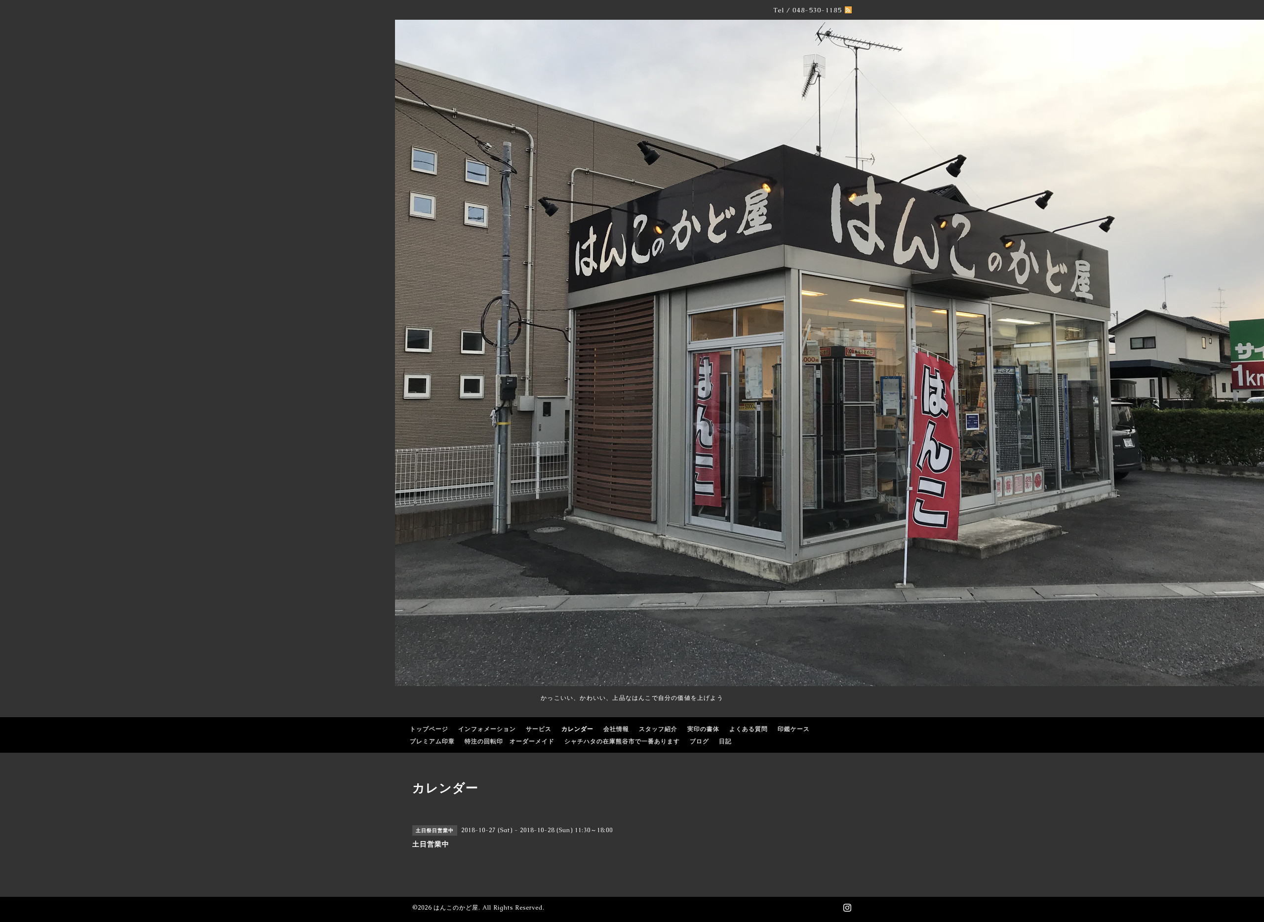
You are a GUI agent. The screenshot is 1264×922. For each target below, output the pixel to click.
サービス (539, 729)
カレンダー (577, 729)
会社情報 (616, 729)
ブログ (699, 741)
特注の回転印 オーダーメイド (509, 741)
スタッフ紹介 (658, 729)
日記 (725, 741)
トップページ (429, 729)
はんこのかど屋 (456, 908)
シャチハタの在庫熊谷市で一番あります (622, 741)
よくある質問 (748, 729)
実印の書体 (703, 729)
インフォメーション (487, 729)
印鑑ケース (794, 729)
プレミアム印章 (432, 741)
